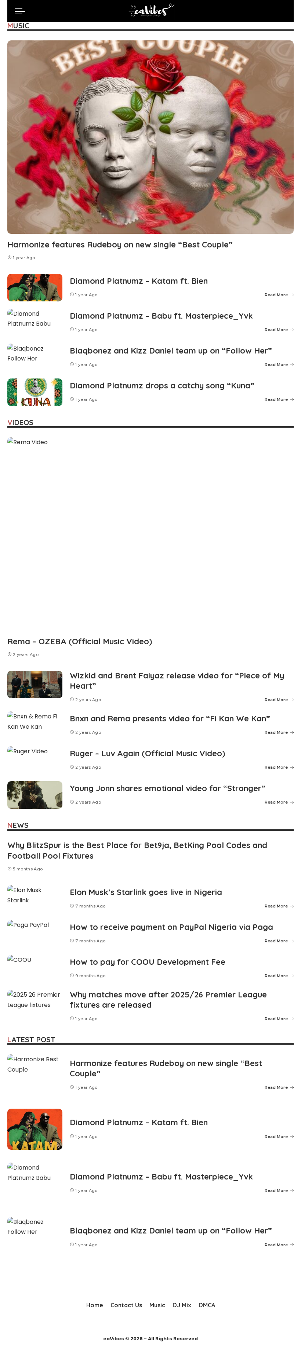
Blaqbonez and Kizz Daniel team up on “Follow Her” (171, 350)
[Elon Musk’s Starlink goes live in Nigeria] (34, 899)
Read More (276, 294)
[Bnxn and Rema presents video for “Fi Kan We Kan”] (34, 725)
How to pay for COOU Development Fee (147, 962)
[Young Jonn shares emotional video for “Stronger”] (34, 795)
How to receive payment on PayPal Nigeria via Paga (171, 927)
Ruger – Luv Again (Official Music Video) (147, 753)
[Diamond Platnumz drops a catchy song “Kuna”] (34, 392)
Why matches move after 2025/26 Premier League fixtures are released (168, 999)
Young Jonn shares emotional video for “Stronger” (167, 788)
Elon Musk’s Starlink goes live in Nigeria (146, 892)
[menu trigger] (22, 11)
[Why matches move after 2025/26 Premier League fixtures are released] (34, 1003)
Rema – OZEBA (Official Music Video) (79, 641)
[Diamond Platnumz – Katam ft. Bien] (34, 287)
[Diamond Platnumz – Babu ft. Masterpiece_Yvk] (34, 322)
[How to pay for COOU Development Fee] (34, 968)
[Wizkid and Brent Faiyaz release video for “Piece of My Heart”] (34, 684)
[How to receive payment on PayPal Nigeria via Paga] (34, 933)
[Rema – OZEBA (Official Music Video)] (150, 534)
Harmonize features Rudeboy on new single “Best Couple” (120, 244)
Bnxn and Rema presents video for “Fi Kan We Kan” (170, 718)
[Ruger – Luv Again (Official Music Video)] (34, 760)
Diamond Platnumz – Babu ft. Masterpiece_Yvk (161, 316)
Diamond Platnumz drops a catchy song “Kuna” (162, 385)
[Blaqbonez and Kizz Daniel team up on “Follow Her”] (34, 357)
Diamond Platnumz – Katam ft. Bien (139, 281)
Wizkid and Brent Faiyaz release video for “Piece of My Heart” (177, 680)
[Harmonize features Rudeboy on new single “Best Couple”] (150, 137)
